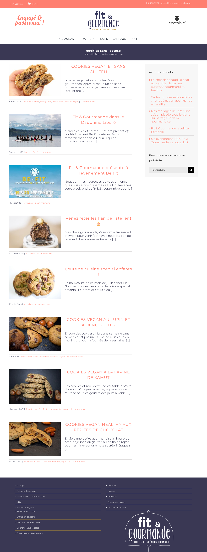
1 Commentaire (88, 101)
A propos (21, 485)
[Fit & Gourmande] (103, 12)
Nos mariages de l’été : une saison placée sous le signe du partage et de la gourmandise (171, 116)
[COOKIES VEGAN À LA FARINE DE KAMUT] (35, 386)
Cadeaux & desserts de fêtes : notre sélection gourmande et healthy (171, 101)
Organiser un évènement (30, 533)
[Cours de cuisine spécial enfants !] (35, 282)
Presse (111, 491)
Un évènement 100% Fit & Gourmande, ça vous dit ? (169, 140)
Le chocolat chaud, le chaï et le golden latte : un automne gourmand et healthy (170, 85)
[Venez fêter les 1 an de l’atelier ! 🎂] (35, 232)
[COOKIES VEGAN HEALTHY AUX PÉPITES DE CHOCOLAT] (35, 439)
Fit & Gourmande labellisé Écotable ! (170, 130)
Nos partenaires (116, 502)
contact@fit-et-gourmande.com (175, 3)
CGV (19, 502)
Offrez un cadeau (26, 517)
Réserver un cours (26, 511)
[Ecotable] (177, 16)
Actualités (30, 152)
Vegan (75, 101)
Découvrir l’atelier (117, 507)
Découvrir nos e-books (28, 522)
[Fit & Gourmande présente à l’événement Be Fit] (35, 181)
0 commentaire (44, 152)
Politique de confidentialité (31, 496)
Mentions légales (25, 507)
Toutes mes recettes (62, 101)
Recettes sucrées (31, 101)
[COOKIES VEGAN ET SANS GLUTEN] (35, 80)
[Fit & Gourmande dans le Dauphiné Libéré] (35, 130)
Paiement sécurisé (26, 491)
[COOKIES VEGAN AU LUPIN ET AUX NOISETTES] (35, 334)
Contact (112, 485)
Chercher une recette (28, 528)
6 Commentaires (75, 356)
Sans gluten (45, 101)
